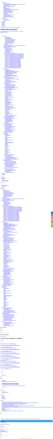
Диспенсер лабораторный (9, 38)
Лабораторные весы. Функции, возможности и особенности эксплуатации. (12, 404)
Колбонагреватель (7, 103)
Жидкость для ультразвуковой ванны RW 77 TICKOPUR (12, 217)
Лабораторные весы (8, 50)
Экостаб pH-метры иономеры (9, 168)
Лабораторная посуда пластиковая (10, 85)
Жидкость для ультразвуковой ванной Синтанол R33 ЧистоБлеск (14, 56)
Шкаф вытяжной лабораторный (8, 234)
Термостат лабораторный (8, 113)
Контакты (3, 408)
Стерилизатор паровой (7, 283)
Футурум (6, 148)
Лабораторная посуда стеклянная (10, 86)
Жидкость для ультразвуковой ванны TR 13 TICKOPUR (13, 64)
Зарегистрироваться (5, 431)
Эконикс (6, 151)
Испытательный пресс (8, 74)
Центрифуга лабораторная (9, 43)
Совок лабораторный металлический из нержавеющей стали (10, 406)
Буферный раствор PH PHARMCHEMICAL (8, 200)
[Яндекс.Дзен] (52, 224)
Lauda (6, 136)
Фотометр (6, 114)
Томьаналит (7, 147)
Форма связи (4, 398)
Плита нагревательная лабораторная (10, 107)
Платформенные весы (8, 51)
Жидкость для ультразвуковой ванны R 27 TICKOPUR (13, 59)
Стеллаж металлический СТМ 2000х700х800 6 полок (10, 345)
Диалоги (5, 20)
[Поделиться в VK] (52, 215)
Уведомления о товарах (5, 185)
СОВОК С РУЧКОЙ (8, 119)
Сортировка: (2, 340)
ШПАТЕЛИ (5, 275)
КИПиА (5, 7)
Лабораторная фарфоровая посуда (8, 240)
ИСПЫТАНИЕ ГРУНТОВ (9, 73)
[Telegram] (1, 388)
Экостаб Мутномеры (6, 324)
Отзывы (3, 24)
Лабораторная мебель (7, 76)
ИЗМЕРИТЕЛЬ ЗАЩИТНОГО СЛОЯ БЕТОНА (12, 71)
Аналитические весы (8, 49)
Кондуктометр (6, 257)
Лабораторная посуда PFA (7, 237)
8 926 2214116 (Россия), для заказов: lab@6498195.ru (12, 27)
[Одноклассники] (2, 388)
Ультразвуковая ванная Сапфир (9, 166)
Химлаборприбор (7, 149)
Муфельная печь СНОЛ (8, 106)
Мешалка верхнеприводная (9, 41)
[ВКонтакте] (0, 388)
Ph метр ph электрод (8, 91)
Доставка (3, 21)
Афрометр (6, 96)
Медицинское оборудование (8, 11)
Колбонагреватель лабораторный (10, 40)
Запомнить (2, 430)
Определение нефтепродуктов (8, 260)
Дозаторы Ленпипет (8, 124)
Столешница (7, 79)
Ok (0, 437)
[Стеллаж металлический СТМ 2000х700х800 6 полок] (8, 343)
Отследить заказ (6, 19)
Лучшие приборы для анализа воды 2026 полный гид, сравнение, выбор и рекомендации (14, 403)
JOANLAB (5, 2)
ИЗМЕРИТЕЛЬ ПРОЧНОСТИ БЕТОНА (11, 72)
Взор (6, 140)
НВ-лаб (6, 144)
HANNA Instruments (8, 135)
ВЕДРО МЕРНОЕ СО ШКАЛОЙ (10, 118)
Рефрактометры (7, 108)
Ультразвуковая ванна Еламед (8, 318)
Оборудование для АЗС (8, 132)
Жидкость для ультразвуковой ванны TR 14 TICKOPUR (13, 65)
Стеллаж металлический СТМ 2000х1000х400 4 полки (10, 362)
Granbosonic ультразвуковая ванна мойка (11, 164)
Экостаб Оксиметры (8, 171)
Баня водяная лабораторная (9, 97)
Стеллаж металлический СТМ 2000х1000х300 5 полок (10, 353)
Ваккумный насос (7, 37)
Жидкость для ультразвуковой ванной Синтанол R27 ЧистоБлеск (14, 54)
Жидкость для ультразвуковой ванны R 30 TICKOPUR (13, 60)
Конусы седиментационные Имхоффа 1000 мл (10, 312)
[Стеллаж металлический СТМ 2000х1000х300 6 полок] (8, 356)
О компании (3, 174)
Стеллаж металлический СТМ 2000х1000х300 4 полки (10, 349)
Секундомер (5, 263)
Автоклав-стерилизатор (8, 92)
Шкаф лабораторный (8, 82)
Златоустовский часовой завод (8, 295)
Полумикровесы (6, 205)
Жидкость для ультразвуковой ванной (9, 6)
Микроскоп (7, 105)
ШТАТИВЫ (7, 122)
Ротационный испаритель (9, 109)
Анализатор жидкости (8, 94)
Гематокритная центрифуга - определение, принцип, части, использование (12, 410)
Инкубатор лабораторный (9, 102)
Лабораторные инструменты (8, 10)
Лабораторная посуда (7, 8)
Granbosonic (7, 134)
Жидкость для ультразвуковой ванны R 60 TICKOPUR (13, 63)
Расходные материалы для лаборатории (9, 14)
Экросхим (5, 306)
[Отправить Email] (52, 217)
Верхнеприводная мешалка (9, 99)
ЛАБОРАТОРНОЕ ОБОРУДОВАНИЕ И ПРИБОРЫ (11, 9)
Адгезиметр (7, 69)
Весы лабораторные (6, 5)
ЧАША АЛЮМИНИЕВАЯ (9, 121)
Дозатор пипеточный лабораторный (10, 39)
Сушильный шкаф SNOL (7, 15)
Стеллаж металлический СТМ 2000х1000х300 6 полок (10, 357)
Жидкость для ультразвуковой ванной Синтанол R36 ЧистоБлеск (14, 57)
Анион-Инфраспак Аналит (9, 139)
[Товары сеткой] (1, 342)
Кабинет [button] (3, 18)
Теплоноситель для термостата (8, 16)
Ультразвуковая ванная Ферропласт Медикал (11, 167)
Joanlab (5, 289)
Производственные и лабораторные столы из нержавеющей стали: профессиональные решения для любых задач (18, 405)
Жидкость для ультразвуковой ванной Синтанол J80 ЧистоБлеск (14, 53)
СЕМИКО (5, 298)
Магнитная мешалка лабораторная (10, 116)
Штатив (5, 197)
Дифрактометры (6, 254)
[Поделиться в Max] (52, 213)
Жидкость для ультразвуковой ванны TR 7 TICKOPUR (13, 67)
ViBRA (6, 138)
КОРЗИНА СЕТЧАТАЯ (7, 272)
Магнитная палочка (6, 309)
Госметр (6, 141)
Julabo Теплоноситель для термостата (10, 161)
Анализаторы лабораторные (8, 249)
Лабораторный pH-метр (8, 46)
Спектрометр (7, 112)
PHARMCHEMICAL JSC (8, 137)
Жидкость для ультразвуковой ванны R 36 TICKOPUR (13, 62)
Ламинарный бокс (7, 128)
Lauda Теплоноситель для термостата (9, 315)
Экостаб (5, 17)
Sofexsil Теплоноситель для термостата (10, 162)
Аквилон (5, 292)
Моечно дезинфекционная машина (10, 129)
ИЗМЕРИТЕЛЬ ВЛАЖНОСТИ (9, 70)
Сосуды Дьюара (7, 111)
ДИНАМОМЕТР (6, 223)
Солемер (6, 110)
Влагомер (6, 100)
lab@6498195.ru (2, 27)
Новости (3, 23)
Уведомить (9, 351)
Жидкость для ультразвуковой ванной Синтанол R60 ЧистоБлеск (13, 211)
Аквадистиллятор (6, 246)
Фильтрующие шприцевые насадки (10, 158)
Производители (6, 133)
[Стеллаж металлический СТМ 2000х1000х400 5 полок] (8, 365)
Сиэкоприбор (7, 145)
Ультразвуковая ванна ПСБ (9, 165)
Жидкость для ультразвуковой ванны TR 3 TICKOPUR (11, 220)
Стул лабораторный (8, 80)
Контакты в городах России (6, 409)
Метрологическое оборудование (8, 12)
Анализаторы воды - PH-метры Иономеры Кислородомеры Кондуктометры (14, 4)
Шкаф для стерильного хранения (10, 77)
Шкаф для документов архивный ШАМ (11, 81)
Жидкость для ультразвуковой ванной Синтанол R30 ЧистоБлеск (13, 208)
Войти (1, 431)
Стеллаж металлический (7, 231)
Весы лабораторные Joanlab (7, 269)
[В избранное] (52, 222)
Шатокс (6, 150)
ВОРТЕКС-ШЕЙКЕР (7, 191)
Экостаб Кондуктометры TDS (9, 169)
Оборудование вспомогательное (9, 156)
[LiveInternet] (52, 219)
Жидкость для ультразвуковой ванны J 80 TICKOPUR (12, 58)
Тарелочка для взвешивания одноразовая (11, 157)
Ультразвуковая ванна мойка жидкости (9, 163)
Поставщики (5, 13)
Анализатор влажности (8, 48)
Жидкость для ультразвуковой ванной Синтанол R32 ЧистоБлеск (14, 55)
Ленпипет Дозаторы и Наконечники (10, 89)
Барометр (6, 98)
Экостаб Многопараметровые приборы (10, 170)
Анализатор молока (8, 95)
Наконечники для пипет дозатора (10, 42)
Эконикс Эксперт (7, 152)
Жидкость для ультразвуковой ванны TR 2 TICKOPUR (13, 66)
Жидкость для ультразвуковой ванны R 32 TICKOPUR (11, 214)
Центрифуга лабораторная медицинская (11, 115)
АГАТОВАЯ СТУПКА (7, 3)
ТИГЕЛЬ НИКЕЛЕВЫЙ (8, 120)
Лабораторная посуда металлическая (10, 84)
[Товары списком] (0, 342)
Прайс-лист (3, 395)
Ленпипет (6, 143)
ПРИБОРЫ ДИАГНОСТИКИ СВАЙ (9, 228)
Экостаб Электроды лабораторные (10, 172)
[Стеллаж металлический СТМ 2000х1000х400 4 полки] (8, 361)
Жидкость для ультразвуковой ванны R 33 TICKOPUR (13, 61)
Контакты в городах (3, 336)
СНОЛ (6, 146)
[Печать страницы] (52, 226)
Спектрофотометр (6, 266)
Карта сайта (3, 25)
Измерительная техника (8, 142)
